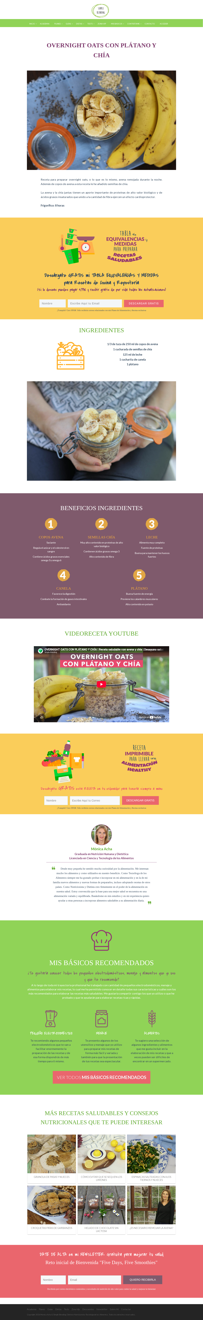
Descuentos (88, 1309)
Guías (50, 1309)
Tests (66, 1309)
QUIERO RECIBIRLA (143, 1279)
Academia (31, 1309)
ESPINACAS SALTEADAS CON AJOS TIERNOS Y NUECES (151, 1178)
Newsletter (101, 1309)
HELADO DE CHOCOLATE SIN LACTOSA (101, 1229)
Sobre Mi (114, 1309)
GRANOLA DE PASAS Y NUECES (51, 1176)
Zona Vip (76, 1309)
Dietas (58, 1309)
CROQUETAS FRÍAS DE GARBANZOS (51, 1227)
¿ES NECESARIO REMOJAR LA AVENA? (151, 1227)
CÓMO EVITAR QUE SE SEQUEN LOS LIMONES (101, 1178)
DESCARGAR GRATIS (140, 800)
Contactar (126, 1309)
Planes (42, 1309)
